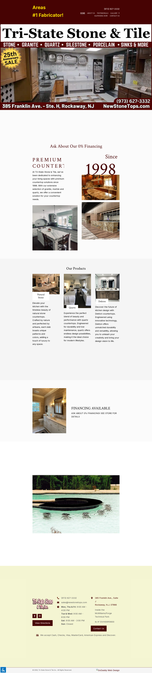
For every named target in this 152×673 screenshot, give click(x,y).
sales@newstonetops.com (74, 602)
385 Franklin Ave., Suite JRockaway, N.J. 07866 (106, 601)
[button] (34, 616)
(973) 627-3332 (112, 9)
